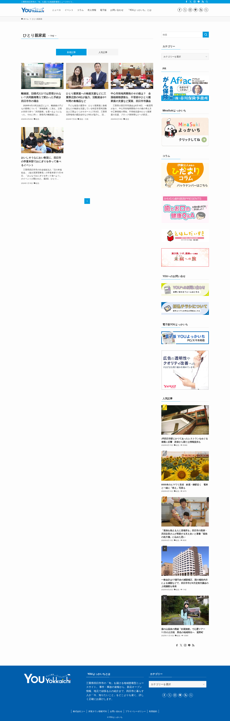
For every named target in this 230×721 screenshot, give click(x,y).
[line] (199, 1)
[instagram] (195, 1)
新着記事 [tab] (71, 52)
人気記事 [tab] (103, 52)
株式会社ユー (79, 711)
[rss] (203, 1)
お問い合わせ (116, 711)
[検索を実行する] (206, 35)
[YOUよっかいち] (32, 10)
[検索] (207, 1)
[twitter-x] (191, 1)
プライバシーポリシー (135, 711)
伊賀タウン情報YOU (97, 711)
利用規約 (153, 711)
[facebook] (186, 1)
